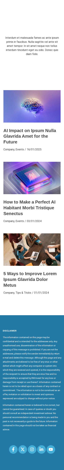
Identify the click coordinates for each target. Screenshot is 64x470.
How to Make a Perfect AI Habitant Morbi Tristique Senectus (29, 207)
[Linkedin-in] (41, 449)
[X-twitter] (22, 449)
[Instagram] (32, 449)
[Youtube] (51, 449)
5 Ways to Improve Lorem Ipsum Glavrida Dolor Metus (30, 279)
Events (20, 149)
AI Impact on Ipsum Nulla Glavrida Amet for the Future (29, 136)
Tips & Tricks (23, 292)
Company (8, 149)
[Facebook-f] (13, 449)
